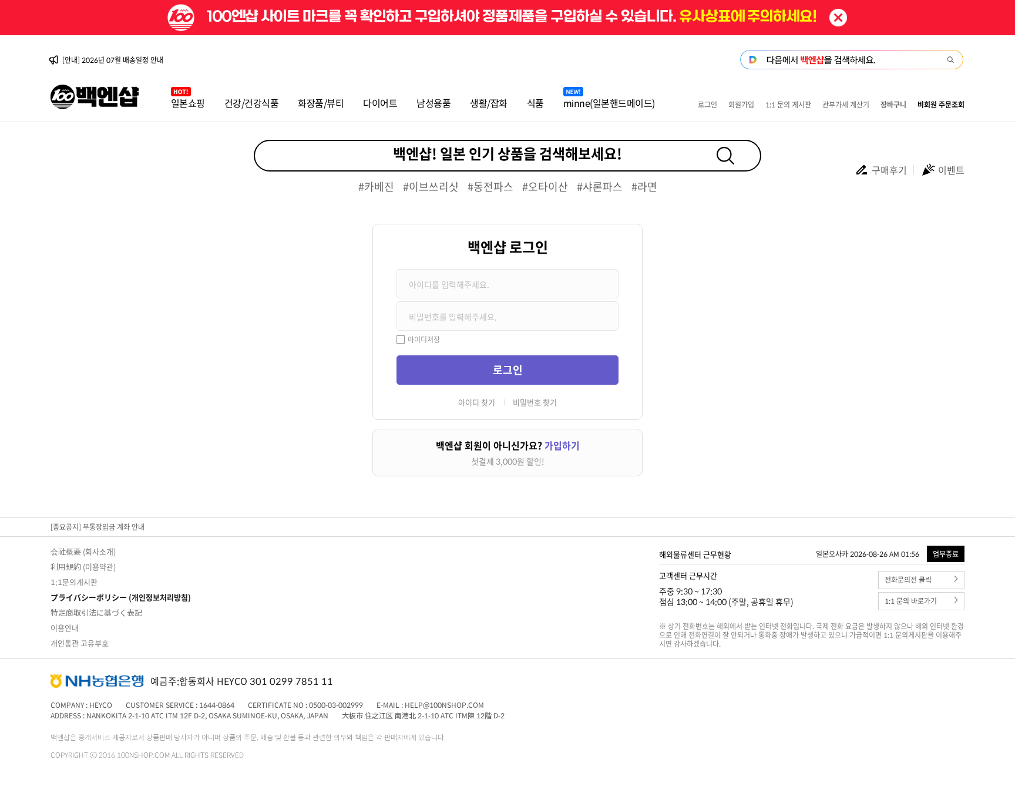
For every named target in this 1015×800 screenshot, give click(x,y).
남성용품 (433, 103)
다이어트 (380, 103)
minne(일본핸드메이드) (609, 103)
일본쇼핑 (188, 103)
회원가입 (741, 104)
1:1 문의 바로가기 (911, 601)
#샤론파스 (600, 186)
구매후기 (889, 170)
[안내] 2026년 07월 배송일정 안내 (112, 60)
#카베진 (376, 186)
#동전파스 (490, 186)
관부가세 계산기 (845, 104)
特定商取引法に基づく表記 (96, 612)
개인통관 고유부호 (80, 642)
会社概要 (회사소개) (83, 551)
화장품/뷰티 (321, 103)
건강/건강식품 (251, 103)
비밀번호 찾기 (535, 402)
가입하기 (562, 445)
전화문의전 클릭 (908, 580)
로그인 (707, 104)
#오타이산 (545, 186)
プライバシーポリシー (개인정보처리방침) (121, 597)
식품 (535, 103)
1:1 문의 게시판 (788, 104)
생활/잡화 (489, 103)
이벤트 (951, 170)
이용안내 (65, 627)
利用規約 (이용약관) (83, 566)
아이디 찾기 (476, 402)
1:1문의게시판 (74, 581)
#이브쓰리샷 (431, 186)
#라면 (644, 186)
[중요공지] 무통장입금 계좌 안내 (97, 527)
